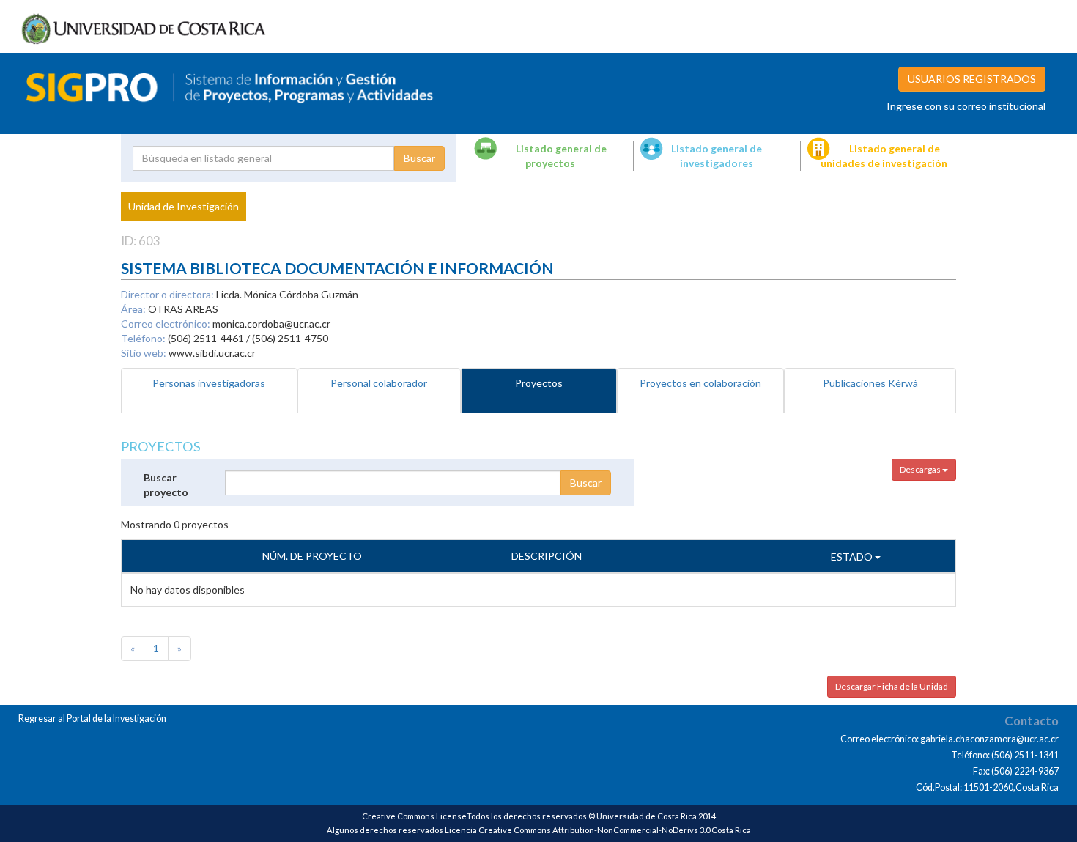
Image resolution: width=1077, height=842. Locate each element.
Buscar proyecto (166, 484)
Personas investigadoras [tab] (208, 383)
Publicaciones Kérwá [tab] (870, 383)
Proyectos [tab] (539, 383)
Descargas (921, 469)
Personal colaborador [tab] (378, 383)
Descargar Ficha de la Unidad (891, 686)
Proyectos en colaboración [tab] (700, 383)
